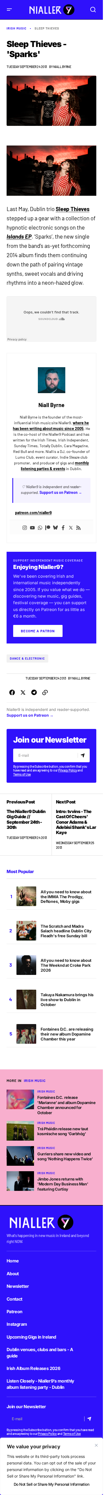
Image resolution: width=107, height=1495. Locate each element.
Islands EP (19, 236)
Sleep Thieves (73, 209)
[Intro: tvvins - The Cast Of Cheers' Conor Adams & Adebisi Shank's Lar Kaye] (74, 824)
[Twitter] (70, 527)
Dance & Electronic (27, 658)
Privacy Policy (67, 770)
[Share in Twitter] (23, 692)
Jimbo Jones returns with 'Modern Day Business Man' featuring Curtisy (62, 1184)
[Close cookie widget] (96, 1445)
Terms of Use (22, 774)
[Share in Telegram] (34, 692)
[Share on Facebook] (12, 692)
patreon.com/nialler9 (33, 512)
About (13, 1273)
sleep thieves (47, 28)
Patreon (14, 1311)
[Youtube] (32, 527)
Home (13, 1260)
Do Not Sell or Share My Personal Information (51, 1484)
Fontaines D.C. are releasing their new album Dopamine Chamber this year (67, 1034)
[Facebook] (63, 527)
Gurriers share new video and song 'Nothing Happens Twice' (65, 1156)
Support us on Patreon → (61, 492)
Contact (14, 1299)
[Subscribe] (83, 755)
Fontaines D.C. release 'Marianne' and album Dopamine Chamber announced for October (66, 1105)
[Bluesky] (55, 527)
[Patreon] (47, 527)
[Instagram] (24, 527)
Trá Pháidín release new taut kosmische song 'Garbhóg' (62, 1131)
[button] (9, 9)
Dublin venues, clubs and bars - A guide (40, 1352)
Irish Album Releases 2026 (33, 1368)
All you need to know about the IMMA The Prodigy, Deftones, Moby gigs (66, 896)
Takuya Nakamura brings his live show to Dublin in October (67, 999)
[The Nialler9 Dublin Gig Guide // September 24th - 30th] (29, 824)
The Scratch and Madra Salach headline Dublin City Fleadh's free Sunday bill (66, 931)
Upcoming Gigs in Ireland (31, 1337)
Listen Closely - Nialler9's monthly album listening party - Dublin (40, 1384)
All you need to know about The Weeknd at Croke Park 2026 (66, 965)
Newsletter (18, 1286)
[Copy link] (45, 692)
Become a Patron (38, 631)
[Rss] (78, 527)
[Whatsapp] (40, 527)
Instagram (17, 1324)
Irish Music (17, 28)
